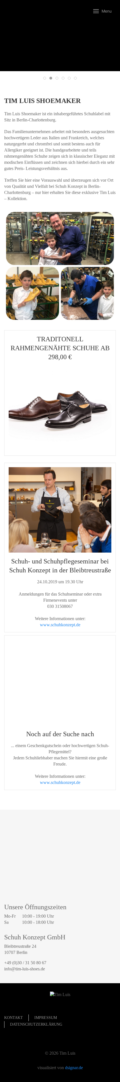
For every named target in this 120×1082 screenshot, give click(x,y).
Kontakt (13, 1018)
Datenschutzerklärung (36, 1024)
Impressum (45, 1018)
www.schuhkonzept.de (60, 624)
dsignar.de (74, 1067)
